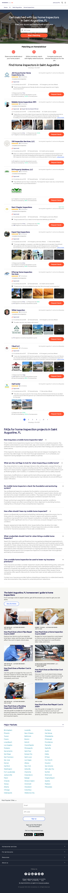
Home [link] (5, 7)
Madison (48, 784)
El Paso (47, 757)
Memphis (48, 745)
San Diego (7, 754)
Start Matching (34, 35)
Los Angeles (8, 745)
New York (27, 766)
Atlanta (6, 787)
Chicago (7, 790)
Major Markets (10, 724)
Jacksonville (8, 775)
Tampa (6, 784)
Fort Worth (48, 760)
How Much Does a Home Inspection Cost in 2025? (49, 633)
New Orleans (28, 733)
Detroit (26, 742)
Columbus (27, 790)
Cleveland (27, 787)
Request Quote (56, 94)
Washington (8, 769)
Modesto (7, 748)
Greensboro (28, 775)
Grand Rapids (29, 745)
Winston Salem (29, 781)
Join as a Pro (56, 2)
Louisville (27, 730)
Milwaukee (48, 787)
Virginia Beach (50, 778)
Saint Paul (27, 751)
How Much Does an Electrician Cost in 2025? (49, 671)
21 (43, 419)
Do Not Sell (35, 880)
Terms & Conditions (44, 883)
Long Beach (8, 742)
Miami (6, 778)
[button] (17, 125)
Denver (6, 763)
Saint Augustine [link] (17, 7)
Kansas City (28, 754)
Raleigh (27, 778)
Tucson (6, 736)
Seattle (47, 781)
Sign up (34, 819)
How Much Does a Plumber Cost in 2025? (17, 669)
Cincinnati (27, 784)
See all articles (11, 604)
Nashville (48, 748)
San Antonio (49, 766)
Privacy (24, 880)
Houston (48, 763)
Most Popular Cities (8, 800)
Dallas (47, 754)
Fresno (6, 739)
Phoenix (6, 733)
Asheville (27, 769)
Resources (5, 857)
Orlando (7, 781)
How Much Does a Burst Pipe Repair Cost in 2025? (18, 633)
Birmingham (8, 730)
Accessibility (42, 880)
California (29, 880)
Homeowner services (9, 846)
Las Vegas (27, 760)
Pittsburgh (48, 739)
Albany (26, 763)
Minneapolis (28, 748)
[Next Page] (48, 420)
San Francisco (8, 757)
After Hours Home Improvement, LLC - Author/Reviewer (47, 664)
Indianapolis (8, 793)
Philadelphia (49, 736)
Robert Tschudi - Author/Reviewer (46, 627)
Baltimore (27, 736)
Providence (49, 742)
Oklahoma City (29, 793)
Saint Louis (28, 757)
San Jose (7, 760)
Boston (26, 739)
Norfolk (47, 772)
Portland (48, 730)
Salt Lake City (49, 769)
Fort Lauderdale (9, 772)
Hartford (7, 766)
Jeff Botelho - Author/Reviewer (14, 627)
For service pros (7, 852)
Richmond (48, 775)
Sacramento (8, 751)
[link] (34, 76)
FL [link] (10, 7)
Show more (60, 117)
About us (5, 863)
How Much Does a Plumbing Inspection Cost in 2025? (15, 707)
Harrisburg (48, 733)
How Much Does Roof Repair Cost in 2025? (49, 706)
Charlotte (27, 772)
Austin (47, 751)
